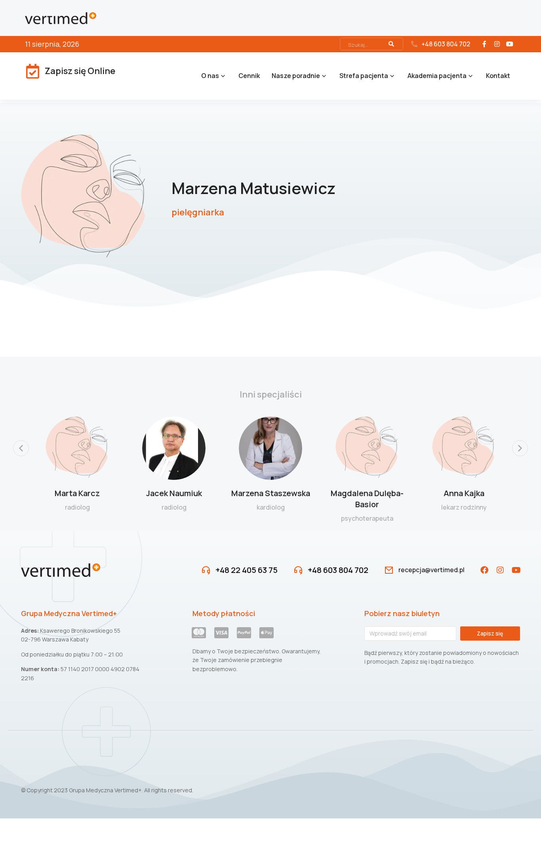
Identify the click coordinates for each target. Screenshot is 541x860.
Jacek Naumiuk (174, 493)
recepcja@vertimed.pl (431, 569)
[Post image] (77, 448)
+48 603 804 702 (445, 44)
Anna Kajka (464, 493)
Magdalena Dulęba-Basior (367, 499)
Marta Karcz (77, 493)
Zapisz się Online (80, 71)
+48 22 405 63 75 (246, 570)
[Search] (391, 44)
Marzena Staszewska (270, 493)
